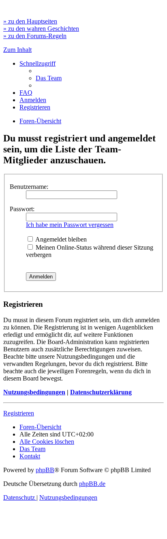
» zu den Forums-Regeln (34, 35)
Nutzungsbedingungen (34, 392)
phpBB (45, 469)
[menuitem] (49, 78)
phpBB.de (92, 483)
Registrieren (18, 413)
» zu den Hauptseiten (30, 21)
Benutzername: (29, 186)
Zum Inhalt (17, 49)
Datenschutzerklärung (101, 392)
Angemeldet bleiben (60, 239)
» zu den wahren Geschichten (41, 28)
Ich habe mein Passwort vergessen (69, 224)
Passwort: (22, 208)
